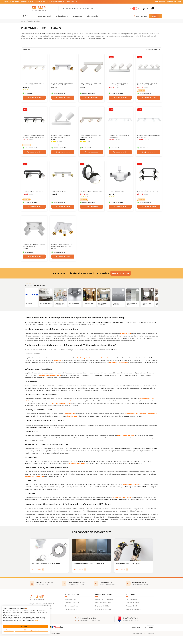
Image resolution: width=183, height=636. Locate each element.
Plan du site (151, 633)
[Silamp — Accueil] (37, 598)
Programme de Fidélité (102, 606)
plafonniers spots (131, 34)
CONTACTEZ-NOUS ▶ (120, 273)
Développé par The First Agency (51, 633)
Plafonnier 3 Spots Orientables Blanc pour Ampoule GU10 (90, 136)
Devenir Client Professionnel (104, 599)
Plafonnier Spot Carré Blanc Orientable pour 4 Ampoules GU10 (34, 245)
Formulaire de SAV (131, 606)
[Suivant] (157, 295)
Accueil (23, 21)
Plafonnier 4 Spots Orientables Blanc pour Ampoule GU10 (33, 84)
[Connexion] (148, 8)
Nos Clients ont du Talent (103, 602)
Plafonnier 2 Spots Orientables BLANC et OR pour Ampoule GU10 (62, 84)
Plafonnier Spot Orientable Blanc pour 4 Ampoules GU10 (148, 136)
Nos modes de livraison (72, 606)
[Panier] (152, 8)
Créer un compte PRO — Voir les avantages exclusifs (167, 1)
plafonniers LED (70, 36)
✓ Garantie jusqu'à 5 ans (70, 1)
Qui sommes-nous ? (71, 599)
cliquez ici (37, 620)
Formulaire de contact (132, 602)
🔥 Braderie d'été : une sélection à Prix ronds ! (14, 1)
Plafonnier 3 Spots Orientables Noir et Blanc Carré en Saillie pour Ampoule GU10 (33, 136)
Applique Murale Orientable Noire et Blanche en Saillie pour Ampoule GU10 (91, 190)
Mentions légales (137, 633)
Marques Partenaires (71, 609)
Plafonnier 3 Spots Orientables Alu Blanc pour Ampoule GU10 (118, 84)
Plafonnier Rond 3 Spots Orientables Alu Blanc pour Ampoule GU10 (120, 190)
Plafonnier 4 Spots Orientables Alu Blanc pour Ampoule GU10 (147, 84)
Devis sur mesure (131, 599)
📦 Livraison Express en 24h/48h (36, 1)
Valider (150, 627)
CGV (145, 633)
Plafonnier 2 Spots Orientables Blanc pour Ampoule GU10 (90, 84)
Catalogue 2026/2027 (72, 602)
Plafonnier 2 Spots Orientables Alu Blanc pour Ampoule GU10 (61, 136)
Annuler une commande (133, 609)
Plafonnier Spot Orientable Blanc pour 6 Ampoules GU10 (120, 136)
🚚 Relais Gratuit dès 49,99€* (55, 1)
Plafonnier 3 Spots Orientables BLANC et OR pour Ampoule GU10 (62, 190)
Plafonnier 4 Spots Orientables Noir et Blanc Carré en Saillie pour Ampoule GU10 (148, 191)
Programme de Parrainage (103, 609)
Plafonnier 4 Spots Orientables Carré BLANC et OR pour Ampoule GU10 (61, 245)
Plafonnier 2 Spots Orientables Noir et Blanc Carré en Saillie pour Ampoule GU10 (33, 191)
